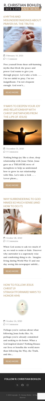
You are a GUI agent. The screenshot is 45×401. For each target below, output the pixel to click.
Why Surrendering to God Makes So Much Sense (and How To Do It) (22, 202)
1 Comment (11, 59)
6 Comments (12, 324)
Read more (12, 92)
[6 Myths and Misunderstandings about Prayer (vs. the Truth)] (22, 39)
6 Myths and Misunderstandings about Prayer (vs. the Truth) (22, 20)
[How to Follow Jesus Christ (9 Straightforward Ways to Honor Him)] (22, 307)
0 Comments (12, 152)
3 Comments (12, 241)
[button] (40, 7)
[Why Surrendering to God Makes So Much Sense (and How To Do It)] (22, 221)
